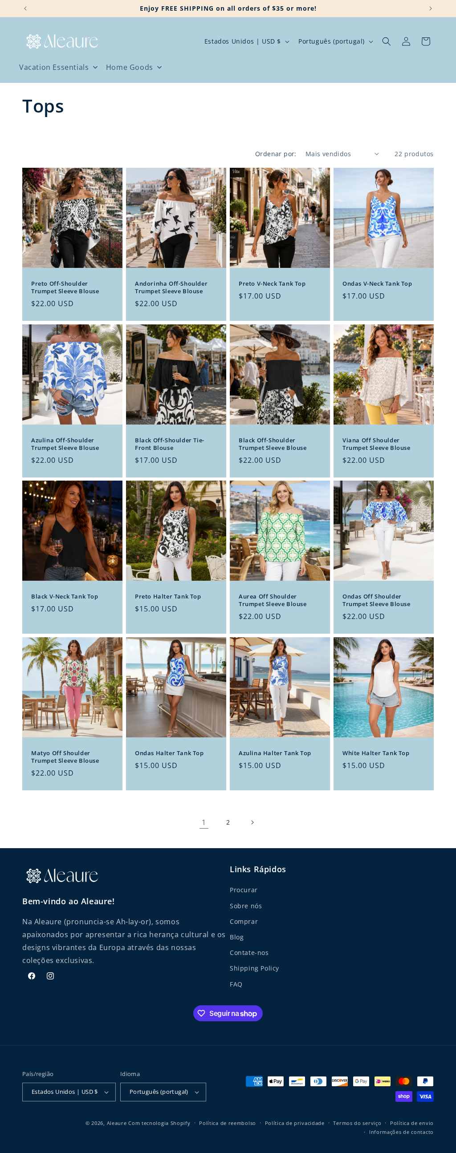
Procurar (244, 890)
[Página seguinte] (252, 822)
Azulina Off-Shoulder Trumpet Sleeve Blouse (65, 444)
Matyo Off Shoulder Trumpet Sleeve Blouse (65, 757)
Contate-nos (249, 952)
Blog (237, 937)
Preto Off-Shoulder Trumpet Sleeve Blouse (65, 287)
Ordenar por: (276, 154)
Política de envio (412, 1123)
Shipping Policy (254, 968)
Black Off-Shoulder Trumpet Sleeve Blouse (273, 444)
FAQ (236, 984)
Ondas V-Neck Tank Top (377, 283)
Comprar (244, 921)
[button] (386, 41)
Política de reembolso (227, 1123)
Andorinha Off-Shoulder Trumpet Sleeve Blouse (171, 287)
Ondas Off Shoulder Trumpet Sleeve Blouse (376, 600)
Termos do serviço (357, 1123)
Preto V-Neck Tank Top (272, 283)
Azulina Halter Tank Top (275, 753)
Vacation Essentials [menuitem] (54, 67)
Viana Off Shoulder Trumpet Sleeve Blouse (376, 444)
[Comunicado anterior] (25, 8)
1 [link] (204, 822)
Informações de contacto (401, 1132)
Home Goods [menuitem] (129, 67)
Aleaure (117, 1123)
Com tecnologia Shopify (159, 1123)
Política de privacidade (295, 1123)
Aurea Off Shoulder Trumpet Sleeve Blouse (273, 600)
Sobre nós (246, 906)
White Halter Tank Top (376, 753)
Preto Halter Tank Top (168, 596)
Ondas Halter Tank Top (169, 753)
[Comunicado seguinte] (430, 8)
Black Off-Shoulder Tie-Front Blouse (169, 444)
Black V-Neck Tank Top (64, 596)
